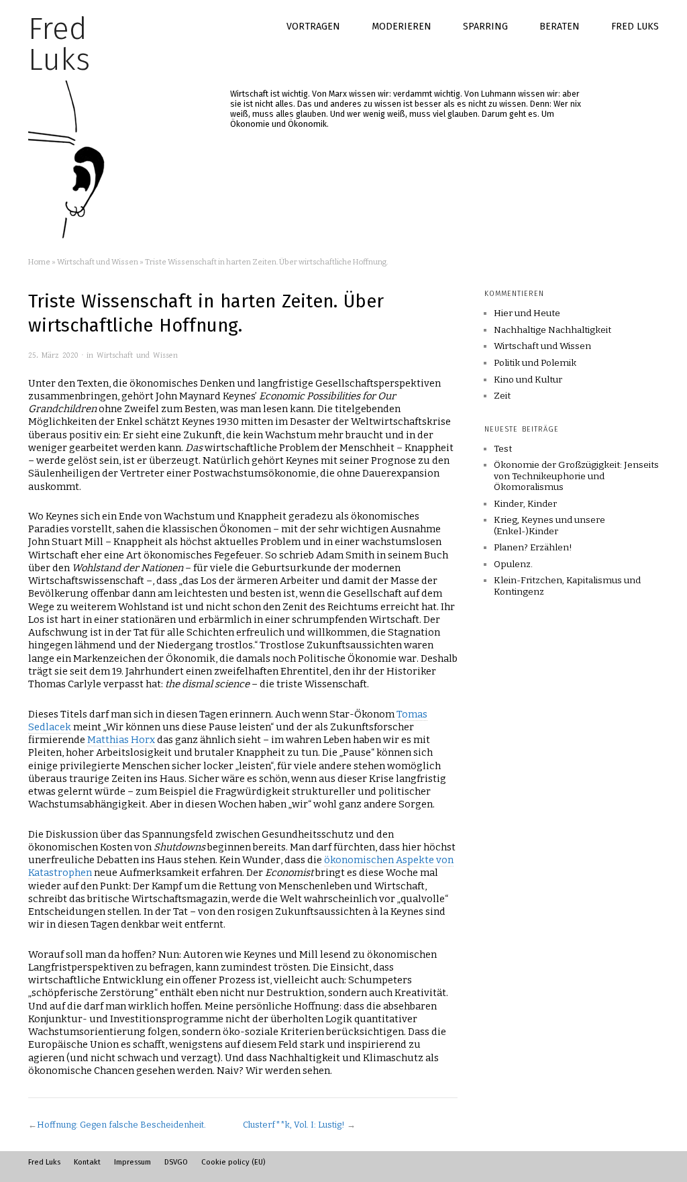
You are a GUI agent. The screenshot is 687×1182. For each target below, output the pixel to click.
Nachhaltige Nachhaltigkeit (552, 330)
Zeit (502, 396)
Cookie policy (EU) (233, 1162)
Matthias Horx (121, 740)
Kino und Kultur (528, 380)
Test (503, 448)
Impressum (132, 1162)
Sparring (485, 26)
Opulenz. (513, 564)
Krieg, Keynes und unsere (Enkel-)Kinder (549, 525)
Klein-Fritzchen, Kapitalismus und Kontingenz (567, 586)
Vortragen (313, 26)
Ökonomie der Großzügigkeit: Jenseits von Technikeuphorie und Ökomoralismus (576, 476)
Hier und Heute (527, 313)
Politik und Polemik (535, 363)
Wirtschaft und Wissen (97, 261)
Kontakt (87, 1162)
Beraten (559, 26)
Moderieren (401, 26)
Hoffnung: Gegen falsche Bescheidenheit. (121, 1125)
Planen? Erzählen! (533, 547)
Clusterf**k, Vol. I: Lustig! (294, 1125)
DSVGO (176, 1162)
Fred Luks (635, 26)
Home (39, 261)
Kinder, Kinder (525, 503)
